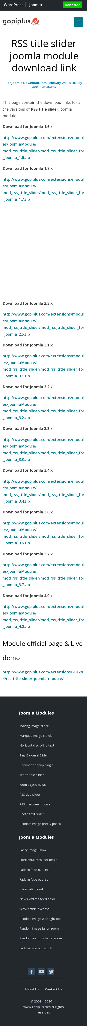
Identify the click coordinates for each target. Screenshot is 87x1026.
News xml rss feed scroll (37, 899)
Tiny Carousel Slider (33, 755)
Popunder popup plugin (36, 765)
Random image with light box (40, 918)
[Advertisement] (43, 250)
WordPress (13, 4)
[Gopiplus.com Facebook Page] (31, 971)
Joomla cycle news (32, 784)
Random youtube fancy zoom (40, 938)
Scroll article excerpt (34, 909)
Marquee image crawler (36, 735)
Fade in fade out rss (33, 879)
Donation (72, 5)
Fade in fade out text (34, 870)
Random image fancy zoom (39, 928)
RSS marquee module (34, 804)
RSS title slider (29, 794)
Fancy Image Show (32, 850)
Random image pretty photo (40, 824)
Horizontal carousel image (38, 860)
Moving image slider (34, 726)
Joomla (35, 4)
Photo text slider (31, 814)
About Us (32, 989)
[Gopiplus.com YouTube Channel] (41, 971)
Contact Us (53, 989)
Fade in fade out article (36, 948)
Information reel (31, 889)
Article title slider (31, 775)
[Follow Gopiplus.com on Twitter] (51, 971)
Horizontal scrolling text (36, 745)
